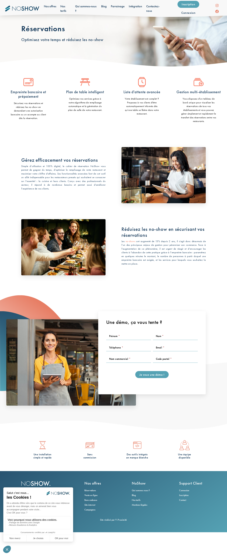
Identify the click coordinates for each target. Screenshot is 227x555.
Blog (134, 495)
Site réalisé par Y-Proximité (113, 519)
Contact (182, 500)
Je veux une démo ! (152, 375)
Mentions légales (139, 504)
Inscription (188, 4)
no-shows (130, 241)
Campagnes (89, 509)
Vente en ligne (91, 495)
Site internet (89, 504)
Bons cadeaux (90, 500)
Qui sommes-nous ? (141, 490)
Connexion (188, 13)
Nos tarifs (136, 500)
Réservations (90, 490)
